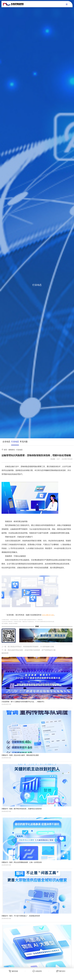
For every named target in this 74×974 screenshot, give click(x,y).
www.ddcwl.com (48, 615)
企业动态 (6, 442)
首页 (5, 450)
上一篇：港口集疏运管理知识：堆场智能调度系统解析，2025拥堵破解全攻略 (28, 646)
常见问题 (24, 442)
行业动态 (15, 442)
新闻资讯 (12, 450)
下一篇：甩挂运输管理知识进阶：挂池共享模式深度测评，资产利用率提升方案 (29, 650)
